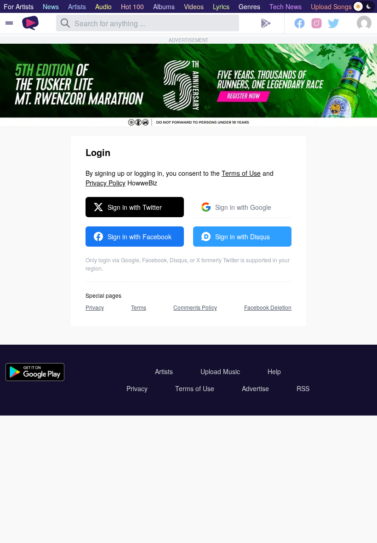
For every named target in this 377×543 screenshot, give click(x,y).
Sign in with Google (243, 207)
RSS (303, 388)
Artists (164, 371)
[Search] (65, 23)
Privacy (95, 307)
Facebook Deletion (267, 307)
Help (274, 371)
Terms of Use (241, 173)
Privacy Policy (106, 182)
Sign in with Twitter (135, 207)
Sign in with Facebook (139, 236)
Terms (138, 307)
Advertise (255, 388)
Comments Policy (195, 307)
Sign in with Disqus (242, 236)
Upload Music (220, 371)
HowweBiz (142, 182)
